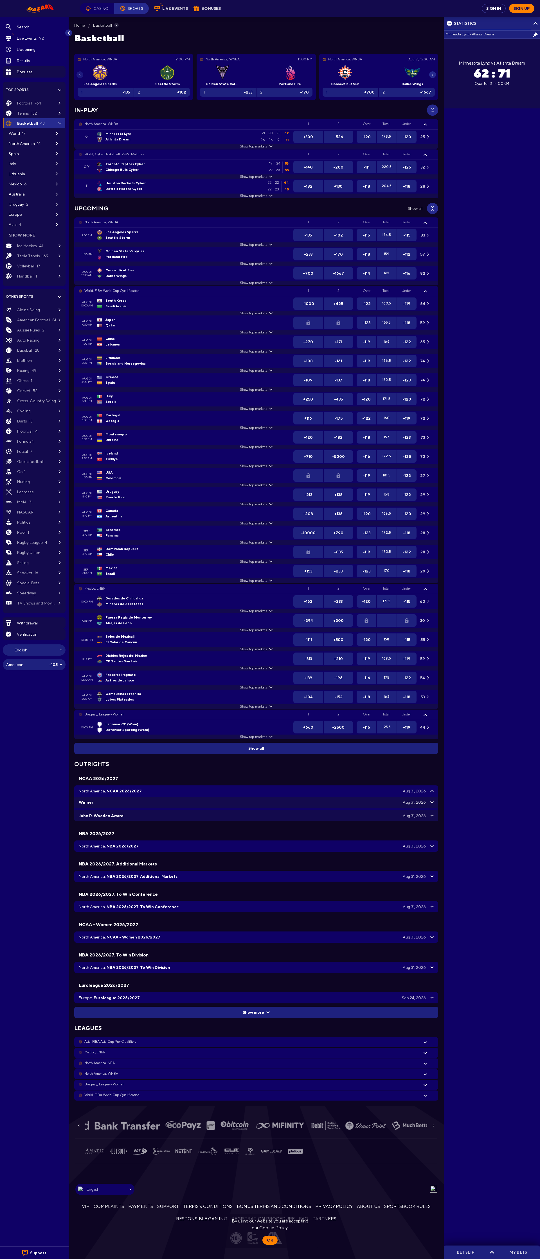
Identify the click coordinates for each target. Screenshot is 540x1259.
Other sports (19, 297)
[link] (40, 8)
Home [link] (79, 25)
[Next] (432, 74)
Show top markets (253, 146)
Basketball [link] (102, 25)
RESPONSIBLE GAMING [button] (201, 1218)
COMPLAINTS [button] (109, 1206)
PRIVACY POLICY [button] (334, 1206)
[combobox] (34, 650)
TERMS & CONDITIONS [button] (208, 1206)
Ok (270, 1240)
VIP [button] (85, 1206)
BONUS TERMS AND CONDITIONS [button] (274, 1206)
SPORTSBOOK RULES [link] (407, 1206)
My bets (518, 1252)
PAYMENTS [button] (140, 1206)
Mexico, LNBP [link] (94, 588)
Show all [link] (415, 208)
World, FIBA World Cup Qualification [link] (112, 291)
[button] (97, 8)
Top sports (17, 90)
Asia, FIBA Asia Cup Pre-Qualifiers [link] (110, 1042)
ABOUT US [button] (368, 1206)
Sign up (522, 8)
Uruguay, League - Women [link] (104, 714)
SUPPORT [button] (168, 1206)
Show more (253, 1012)
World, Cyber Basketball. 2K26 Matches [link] (114, 154)
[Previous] (79, 74)
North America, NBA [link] (99, 1063)
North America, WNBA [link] (101, 124)
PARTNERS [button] (324, 1218)
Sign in (493, 8)
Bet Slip (465, 1252)
